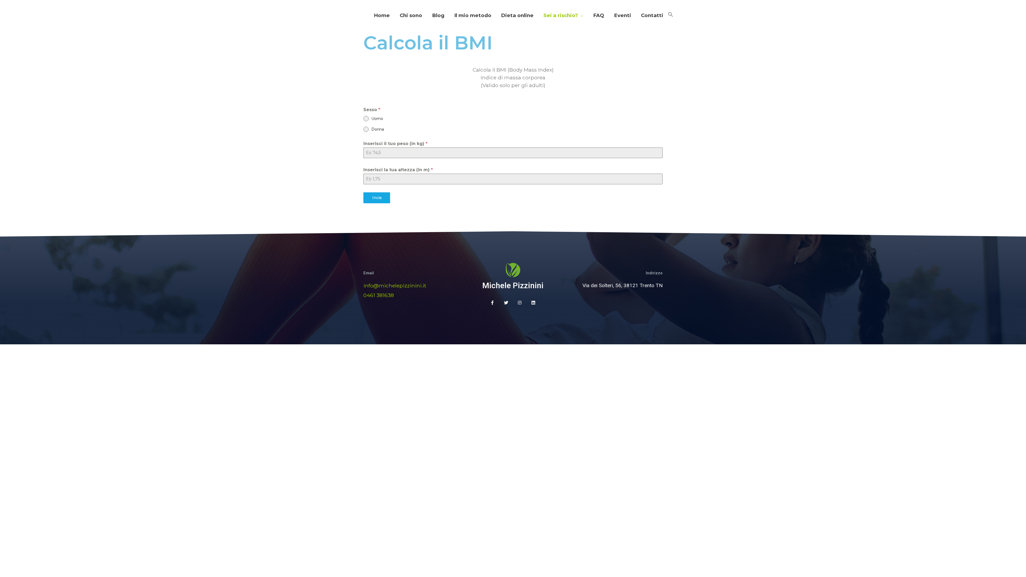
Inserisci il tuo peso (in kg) (395, 143)
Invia (377, 197)
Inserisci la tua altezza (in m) (398, 169)
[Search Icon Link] (670, 15)
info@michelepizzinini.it (394, 285)
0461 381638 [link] (378, 295)
